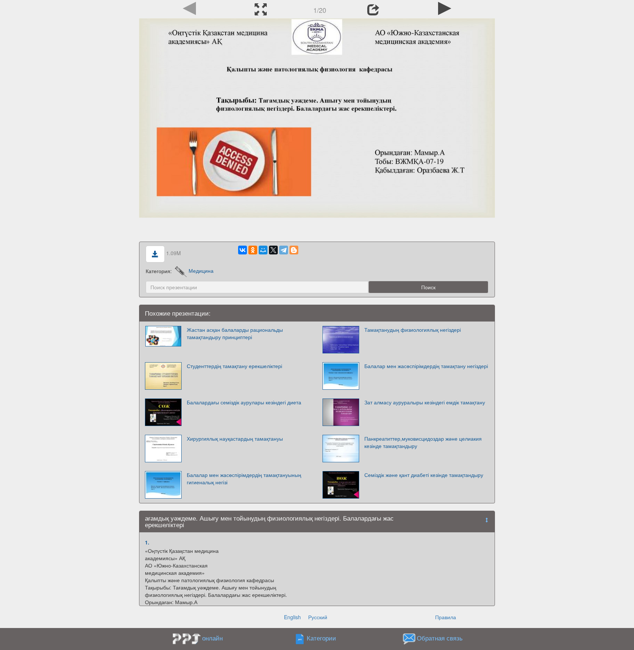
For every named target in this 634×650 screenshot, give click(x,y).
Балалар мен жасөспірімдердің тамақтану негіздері (426, 366)
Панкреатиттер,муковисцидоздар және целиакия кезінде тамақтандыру (423, 442)
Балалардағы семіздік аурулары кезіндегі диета (244, 402)
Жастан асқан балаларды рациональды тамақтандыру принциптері (235, 333)
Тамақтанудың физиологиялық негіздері (412, 329)
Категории (321, 638)
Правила (445, 617)
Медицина (201, 270)
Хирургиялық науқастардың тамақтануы (235, 438)
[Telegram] (283, 250)
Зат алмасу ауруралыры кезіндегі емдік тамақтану (424, 402)
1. (147, 542)
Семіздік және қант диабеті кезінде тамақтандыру (423, 474)
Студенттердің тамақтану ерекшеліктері (234, 366)
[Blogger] (293, 250)
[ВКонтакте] (242, 250)
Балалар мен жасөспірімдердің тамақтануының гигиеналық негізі (244, 478)
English (292, 617)
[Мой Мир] (263, 250)
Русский (317, 617)
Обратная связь (440, 638)
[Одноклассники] (252, 250)
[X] (273, 250)
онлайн (212, 638)
